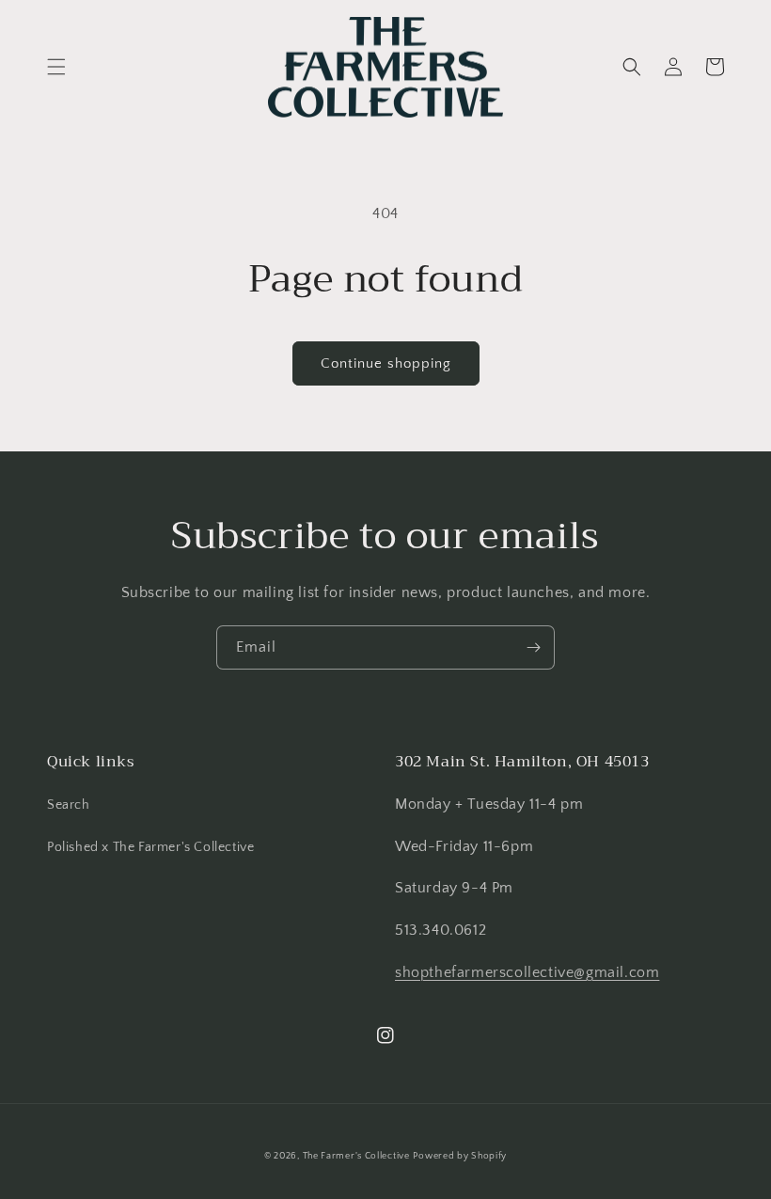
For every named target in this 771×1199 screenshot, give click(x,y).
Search (68, 804)
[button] (56, 66)
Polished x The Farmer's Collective (150, 847)
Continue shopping (386, 363)
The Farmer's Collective (356, 1156)
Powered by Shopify (460, 1156)
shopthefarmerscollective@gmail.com (527, 972)
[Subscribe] (533, 647)
